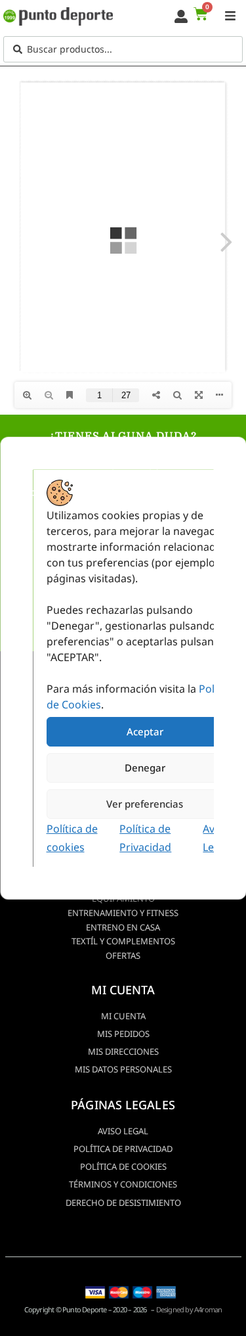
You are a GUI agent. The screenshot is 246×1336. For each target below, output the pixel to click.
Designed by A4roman (189, 1309)
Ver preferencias (144, 803)
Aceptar (144, 731)
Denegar (144, 767)
